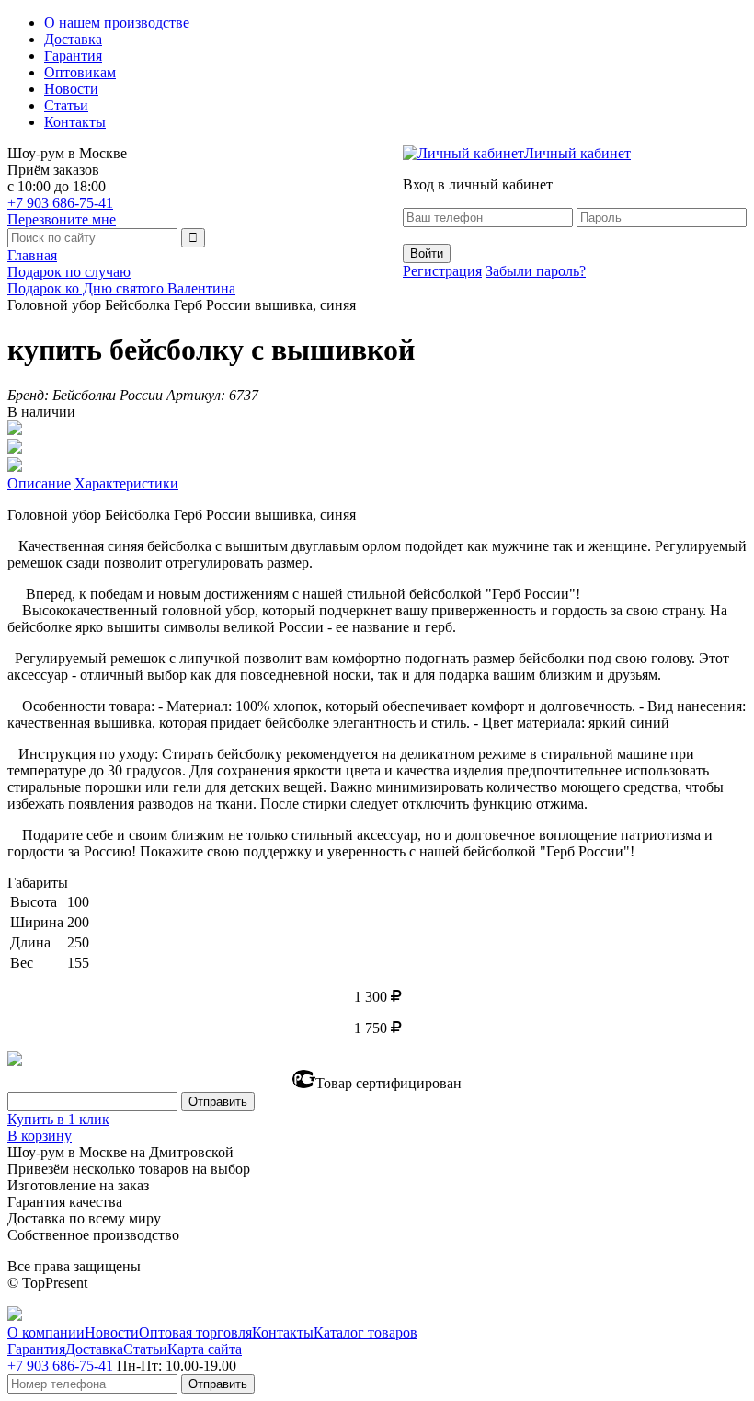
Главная (32, 255)
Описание (39, 483)
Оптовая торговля (195, 1332)
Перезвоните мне (61, 219)
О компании (46, 1332)
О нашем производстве (116, 22)
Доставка (73, 39)
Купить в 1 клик (58, 1119)
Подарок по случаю (69, 272)
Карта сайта (204, 1349)
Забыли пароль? (536, 271)
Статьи (66, 105)
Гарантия (73, 55)
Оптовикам (80, 72)
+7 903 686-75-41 (60, 203)
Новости (71, 89)
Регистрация (442, 271)
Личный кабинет (577, 153)
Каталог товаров (365, 1332)
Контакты (75, 122)
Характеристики (126, 483)
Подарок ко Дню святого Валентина (121, 288)
